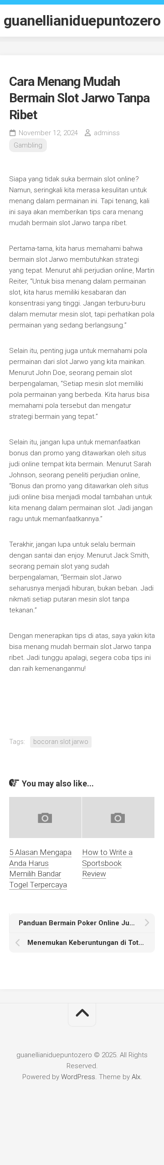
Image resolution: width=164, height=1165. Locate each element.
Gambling (28, 145)
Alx (136, 1077)
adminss (107, 133)
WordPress (78, 1077)
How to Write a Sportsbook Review (107, 863)
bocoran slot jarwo (60, 741)
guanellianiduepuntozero (82, 20)
